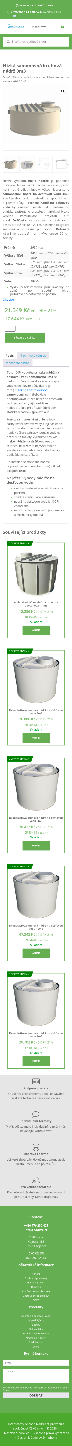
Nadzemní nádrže (36, 1338)
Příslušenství (36, 1342)
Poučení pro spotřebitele (36, 1291)
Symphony (49, 1438)
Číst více (8, 299)
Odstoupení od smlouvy (36, 1295)
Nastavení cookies (16, 1433)
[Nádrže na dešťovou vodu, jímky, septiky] (15, 27)
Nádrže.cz (42, 1424)
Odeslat (36, 1395)
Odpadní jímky (36, 1320)
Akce (36, 1346)
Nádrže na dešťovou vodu (29, 77)
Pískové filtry (36, 1329)
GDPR (36, 1300)
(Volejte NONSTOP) (36, 12)
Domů (7, 77)
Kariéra (36, 1273)
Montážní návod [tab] (18, 363)
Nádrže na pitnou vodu (36, 1333)
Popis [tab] (10, 356)
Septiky (36, 1324)
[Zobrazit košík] (61, 27)
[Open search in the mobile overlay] (36, 42)
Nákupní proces (36, 1282)
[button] (63, 91)
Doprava (36, 1287)
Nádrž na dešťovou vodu (32, 390)
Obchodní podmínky (36, 1278)
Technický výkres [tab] (33, 356)
